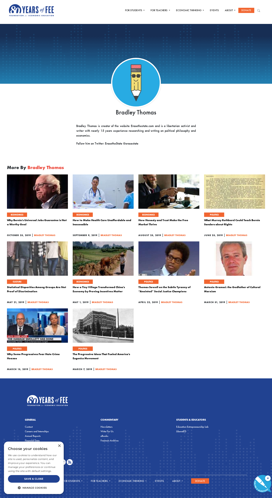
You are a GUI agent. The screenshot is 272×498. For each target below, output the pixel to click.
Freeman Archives (110, 440)
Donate (246, 10)
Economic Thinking (189, 10)
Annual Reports (33, 435)
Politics (214, 214)
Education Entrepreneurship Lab (192, 426)
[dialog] (34, 468)
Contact (29, 426)
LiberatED (181, 431)
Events (214, 10)
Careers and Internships (37, 431)
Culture (17, 281)
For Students (134, 10)
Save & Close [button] (33, 478)
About (229, 10)
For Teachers (159, 10)
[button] (34, 487)
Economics (17, 214)
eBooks (104, 435)
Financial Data (32, 440)
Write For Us (107, 431)
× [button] (59, 445)
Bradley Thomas (44, 235)
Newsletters (107, 426)
